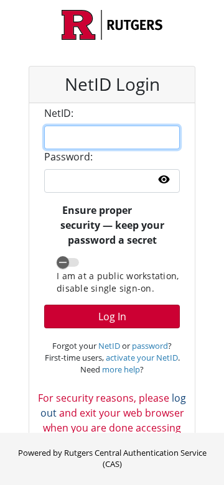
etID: (58, 113)
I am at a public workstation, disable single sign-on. (118, 282)
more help (121, 369)
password (150, 345)
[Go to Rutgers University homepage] (112, 25)
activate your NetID (142, 357)
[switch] (68, 262)
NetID (109, 345)
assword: (68, 157)
